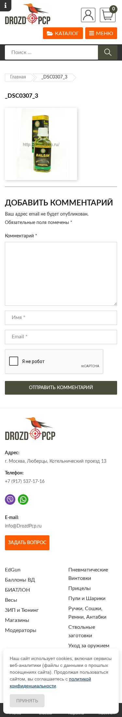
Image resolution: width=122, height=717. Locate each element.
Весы (11, 600)
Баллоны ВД (20, 580)
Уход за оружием (88, 645)
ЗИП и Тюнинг (22, 610)
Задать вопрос (27, 543)
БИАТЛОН (17, 590)
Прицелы (79, 588)
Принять (27, 700)
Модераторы (20, 630)
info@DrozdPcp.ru (23, 526)
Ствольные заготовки (81, 631)
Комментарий (21, 236)
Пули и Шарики (86, 598)
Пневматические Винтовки (88, 574)
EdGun (12, 569)
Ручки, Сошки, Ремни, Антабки (87, 613)
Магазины (17, 620)
